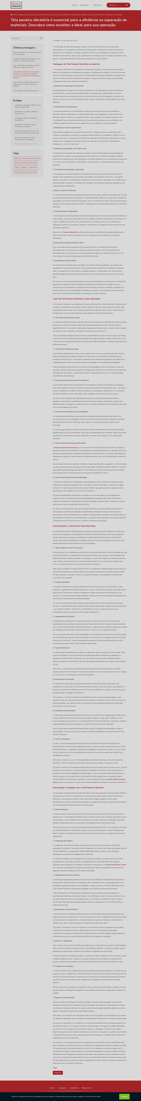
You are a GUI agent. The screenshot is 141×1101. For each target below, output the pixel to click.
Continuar (124, 1096)
